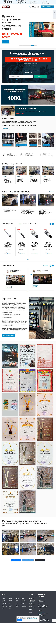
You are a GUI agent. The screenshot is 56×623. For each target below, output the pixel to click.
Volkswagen (24, 606)
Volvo (3, 608)
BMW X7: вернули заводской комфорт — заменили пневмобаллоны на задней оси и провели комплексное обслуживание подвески (27, 211)
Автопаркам (31, 598)
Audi (16, 596)
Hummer (10, 600)
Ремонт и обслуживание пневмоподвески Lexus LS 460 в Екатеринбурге (10, 210)
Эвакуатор (31, 621)
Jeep (10, 601)
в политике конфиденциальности (32, 618)
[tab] (20, 45)
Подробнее (5, 128)
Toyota (16, 606)
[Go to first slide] (54, 30)
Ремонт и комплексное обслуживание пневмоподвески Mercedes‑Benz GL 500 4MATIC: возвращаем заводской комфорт (45, 212)
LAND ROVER (4, 603)
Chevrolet (17, 598)
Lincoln (16, 603)
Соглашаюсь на (28, 79)
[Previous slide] (1, 30)
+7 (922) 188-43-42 (34, 6)
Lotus (3, 605)
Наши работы (23, 10)
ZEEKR (10, 608)
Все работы (51, 163)
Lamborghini (24, 601)
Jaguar (3, 601)
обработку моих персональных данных (32, 79)
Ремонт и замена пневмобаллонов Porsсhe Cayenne (33, 180)
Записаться (40, 76)
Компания (31, 10)
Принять (19, 620)
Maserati (10, 605)
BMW (23, 596)
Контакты (47, 10)
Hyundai (16, 600)
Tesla (10, 606)
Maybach (17, 605)
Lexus (10, 603)
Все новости (51, 191)
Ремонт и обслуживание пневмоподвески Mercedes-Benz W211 (8, 181)
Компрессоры (5, 596)
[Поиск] (52, 11)
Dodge (23, 598)
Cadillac (10, 598)
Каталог (5, 10)
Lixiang (23, 603)
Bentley (3, 598)
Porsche (23, 605)
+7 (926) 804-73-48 (41, 613)
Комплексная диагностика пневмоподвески (20, 180)
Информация (39, 10)
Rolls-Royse (4, 606)
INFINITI (23, 600)
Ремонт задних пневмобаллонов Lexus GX (47, 180)
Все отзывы (45, 265)
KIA (15, 601)
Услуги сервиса (13, 10)
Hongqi (3, 600)
